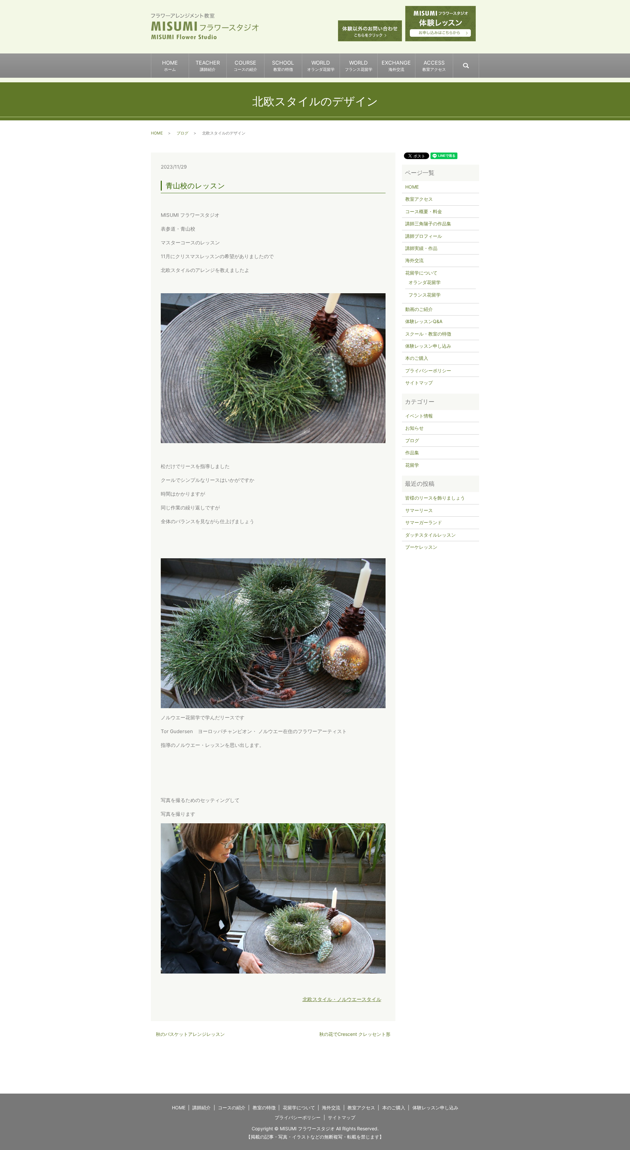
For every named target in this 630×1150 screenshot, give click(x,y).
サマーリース (419, 510)
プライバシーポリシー (428, 370)
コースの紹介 (231, 1107)
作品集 (412, 452)
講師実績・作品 (421, 248)
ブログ (182, 133)
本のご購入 (416, 358)
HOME (170, 65)
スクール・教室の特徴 (428, 334)
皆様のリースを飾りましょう (435, 498)
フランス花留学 (425, 295)
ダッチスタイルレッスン (430, 535)
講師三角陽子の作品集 (428, 223)
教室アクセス (419, 199)
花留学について (421, 273)
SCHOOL (283, 65)
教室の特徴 (264, 1107)
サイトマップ (419, 382)
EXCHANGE (396, 65)
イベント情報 (419, 416)
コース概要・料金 (423, 211)
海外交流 (414, 260)
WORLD (321, 65)
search (478, 62)
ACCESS (434, 65)
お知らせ (414, 428)
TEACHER (208, 65)
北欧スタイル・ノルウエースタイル (342, 999)
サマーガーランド (423, 522)
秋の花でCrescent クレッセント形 (354, 1034)
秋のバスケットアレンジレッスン (190, 1034)
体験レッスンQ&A (423, 321)
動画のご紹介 (419, 309)
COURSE (245, 65)
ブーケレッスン (421, 547)
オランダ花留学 (425, 282)
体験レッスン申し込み (428, 346)
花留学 (412, 465)
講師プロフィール (423, 236)
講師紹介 (201, 1107)
